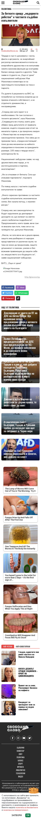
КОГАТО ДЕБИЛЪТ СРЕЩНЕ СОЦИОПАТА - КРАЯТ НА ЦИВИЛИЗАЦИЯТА (28, 672)
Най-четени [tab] (7, 646)
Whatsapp (23, 293)
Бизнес (20, 760)
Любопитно (20, 770)
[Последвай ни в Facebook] (12, 738)
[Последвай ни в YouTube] (24, 738)
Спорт (20, 763)
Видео (20, 776)
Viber (22, 287)
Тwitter (8, 293)
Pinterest (9, 298)
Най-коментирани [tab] (23, 646)
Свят (20, 754)
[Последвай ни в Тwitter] (29, 738)
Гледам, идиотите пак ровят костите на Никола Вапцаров (28, 654)
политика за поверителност (15, 810)
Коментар (20, 751)
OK (27, 815)
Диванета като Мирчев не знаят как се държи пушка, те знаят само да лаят (20, 402)
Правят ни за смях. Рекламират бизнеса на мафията (27, 688)
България (20, 747)
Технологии (20, 773)
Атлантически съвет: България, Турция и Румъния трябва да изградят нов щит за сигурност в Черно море (19, 426)
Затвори (17, 815)
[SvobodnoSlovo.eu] (20, 729)
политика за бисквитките (27, 807)
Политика (6, 9)
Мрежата (20, 767)
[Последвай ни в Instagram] (18, 738)
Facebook (9, 287)
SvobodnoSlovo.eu (9, 51)
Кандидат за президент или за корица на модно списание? (26, 706)
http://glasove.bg (32, 277)
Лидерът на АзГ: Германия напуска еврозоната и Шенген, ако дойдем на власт (20, 453)
